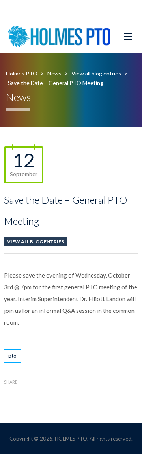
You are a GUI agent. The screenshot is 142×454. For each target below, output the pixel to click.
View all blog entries (35, 241)
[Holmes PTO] (59, 36)
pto (12, 356)
